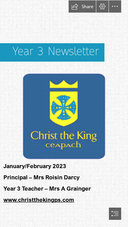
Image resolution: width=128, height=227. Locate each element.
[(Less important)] (64, 116)
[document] (64, 113)
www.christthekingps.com (38, 199)
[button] (82, 6)
